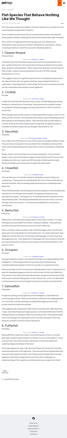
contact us (33, 434)
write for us (33, 423)
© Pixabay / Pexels (38, 256)
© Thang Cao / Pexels (37, 217)
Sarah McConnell (15, 23)
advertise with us (33, 429)
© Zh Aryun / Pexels (38, 99)
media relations (33, 426)
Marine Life (11, 9)
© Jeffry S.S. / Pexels (38, 59)
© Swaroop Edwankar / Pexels (38, 138)
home (3, 9)
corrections (33, 431)
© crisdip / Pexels (38, 174)
